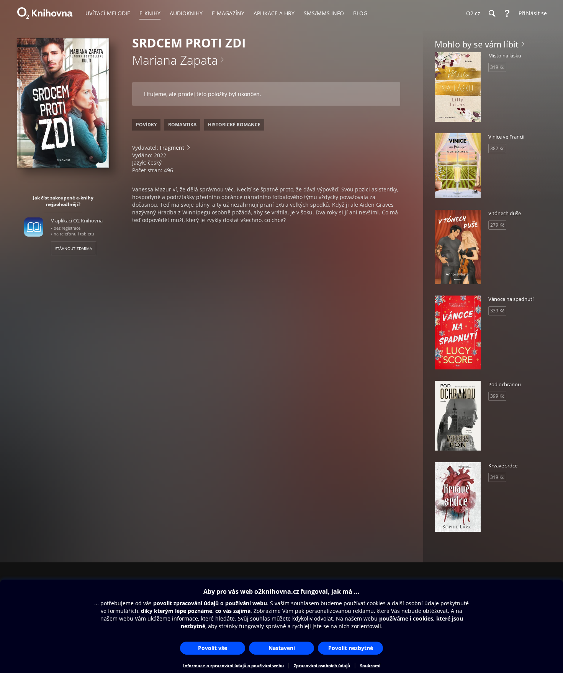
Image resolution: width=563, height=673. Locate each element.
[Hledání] (491, 13)
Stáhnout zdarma (73, 248)
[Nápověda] (507, 13)
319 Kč (497, 67)
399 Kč (497, 396)
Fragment (172, 147)
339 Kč (497, 310)
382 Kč (497, 148)
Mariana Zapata (175, 60)
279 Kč (497, 225)
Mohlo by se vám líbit (477, 44)
